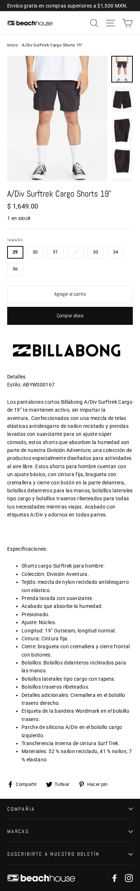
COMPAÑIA (21, 809)
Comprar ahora (70, 315)
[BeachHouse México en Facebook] (114, 878)
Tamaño (15, 240)
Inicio (12, 45)
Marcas (18, 831)
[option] (57, 119)
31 (55, 252)
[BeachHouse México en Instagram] (129, 878)
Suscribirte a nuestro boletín (53, 854)
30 (35, 252)
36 (15, 269)
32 (75, 252)
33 (95, 252)
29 (15, 252)
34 (115, 252)
